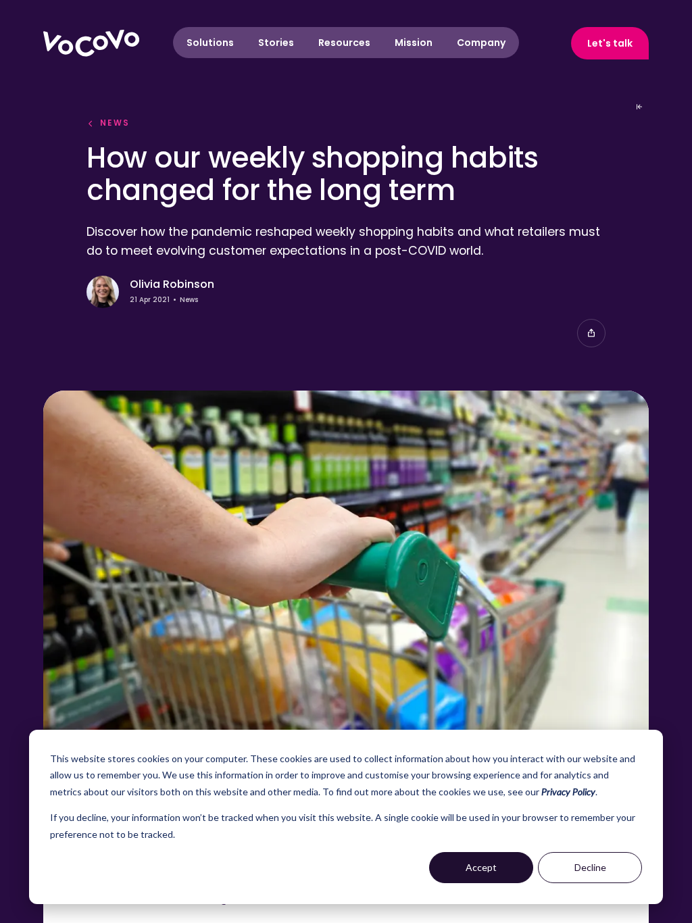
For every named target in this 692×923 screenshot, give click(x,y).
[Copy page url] (591, 333)
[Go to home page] (91, 43)
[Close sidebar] (639, 106)
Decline (590, 867)
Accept (481, 867)
